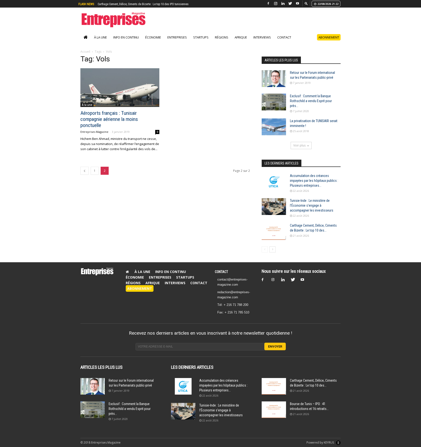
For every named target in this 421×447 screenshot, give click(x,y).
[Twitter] (290, 3)
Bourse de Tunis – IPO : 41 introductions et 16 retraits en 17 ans (136, 4)
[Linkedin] (283, 3)
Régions (221, 37)
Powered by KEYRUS (320, 442)
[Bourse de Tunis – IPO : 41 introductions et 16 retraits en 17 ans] (274, 409)
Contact (284, 37)
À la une (100, 37)
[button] (306, 3)
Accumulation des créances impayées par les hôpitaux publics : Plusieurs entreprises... (314, 180)
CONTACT (221, 272)
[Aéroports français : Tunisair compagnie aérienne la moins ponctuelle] (119, 87)
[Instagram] (275, 3)
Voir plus (299, 145)
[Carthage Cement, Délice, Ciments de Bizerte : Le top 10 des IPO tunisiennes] (274, 231)
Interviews (262, 37)
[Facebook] (268, 3)
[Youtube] (297, 3)
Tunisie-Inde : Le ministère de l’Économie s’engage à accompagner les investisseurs (311, 205)
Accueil (85, 51)
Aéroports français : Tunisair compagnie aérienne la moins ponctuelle (109, 119)
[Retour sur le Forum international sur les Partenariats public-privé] (274, 78)
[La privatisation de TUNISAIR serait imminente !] (274, 126)
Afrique (241, 37)
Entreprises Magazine (94, 132)
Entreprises (177, 37)
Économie (153, 37)
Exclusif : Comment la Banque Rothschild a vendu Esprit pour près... (311, 101)
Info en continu (126, 37)
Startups (201, 37)
